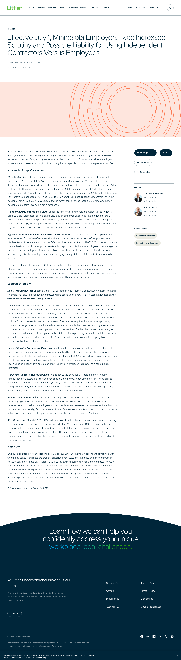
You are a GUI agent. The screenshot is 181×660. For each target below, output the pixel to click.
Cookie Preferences (151, 606)
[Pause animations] (162, 8)
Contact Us (112, 583)
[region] (90, 655)
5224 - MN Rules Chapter (44, 201)
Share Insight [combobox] (142, 152)
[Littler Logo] (14, 8)
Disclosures (147, 598)
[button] (141, 636)
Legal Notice (112, 598)
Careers (110, 591)
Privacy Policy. (41, 657)
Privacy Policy (148, 591)
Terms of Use (148, 583)
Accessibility (112, 606)
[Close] (177, 655)
